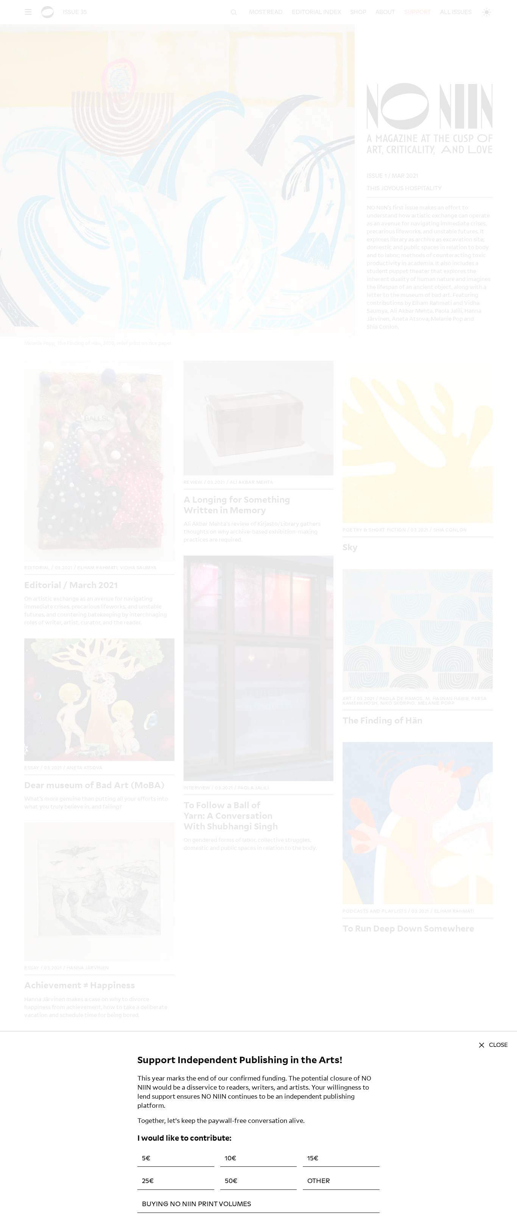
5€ (146, 1158)
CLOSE (498, 1045)
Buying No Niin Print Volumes (196, 1204)
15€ (312, 1158)
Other (318, 1181)
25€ (148, 1181)
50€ (231, 1181)
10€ (230, 1158)
